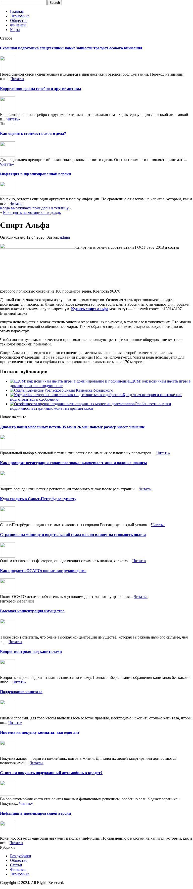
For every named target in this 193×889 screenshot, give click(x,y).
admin (65, 237)
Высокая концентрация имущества (32, 611)
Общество (18, 20)
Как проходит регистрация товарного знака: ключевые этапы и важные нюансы (73, 463)
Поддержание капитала (21, 692)
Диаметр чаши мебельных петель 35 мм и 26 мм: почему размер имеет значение (72, 427)
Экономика (19, 16)
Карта (15, 29)
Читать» (17, 79)
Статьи (16, 865)
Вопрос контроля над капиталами (31, 651)
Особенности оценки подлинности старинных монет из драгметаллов (90, 406)
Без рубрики (20, 856)
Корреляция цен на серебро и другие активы (40, 88)
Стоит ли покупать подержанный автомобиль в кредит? (51, 773)
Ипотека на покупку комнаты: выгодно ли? (40, 732)
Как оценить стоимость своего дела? (33, 133)
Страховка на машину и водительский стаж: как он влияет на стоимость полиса (73, 534)
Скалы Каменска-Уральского (88, 390)
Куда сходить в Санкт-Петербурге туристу (38, 499)
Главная (17, 11)
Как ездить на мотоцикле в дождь (32, 212)
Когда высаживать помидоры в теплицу (34, 208)
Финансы (18, 25)
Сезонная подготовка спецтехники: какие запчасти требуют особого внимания (71, 48)
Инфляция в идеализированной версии (35, 174)
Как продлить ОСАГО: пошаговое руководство (43, 570)
